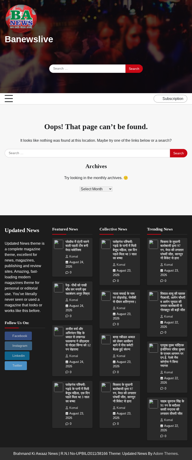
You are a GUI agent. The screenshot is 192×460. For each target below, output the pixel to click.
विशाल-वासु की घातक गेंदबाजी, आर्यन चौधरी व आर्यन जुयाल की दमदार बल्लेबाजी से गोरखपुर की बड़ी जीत (172, 302)
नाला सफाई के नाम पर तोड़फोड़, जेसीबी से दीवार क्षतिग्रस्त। (124, 298)
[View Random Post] (148, 98)
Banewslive (29, 39)
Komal (73, 256)
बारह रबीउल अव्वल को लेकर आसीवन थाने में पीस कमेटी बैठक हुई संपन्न (124, 343)
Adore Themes (165, 454)
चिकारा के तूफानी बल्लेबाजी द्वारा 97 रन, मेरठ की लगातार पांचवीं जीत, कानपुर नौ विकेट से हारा (124, 393)
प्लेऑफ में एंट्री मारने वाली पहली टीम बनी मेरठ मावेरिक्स (77, 246)
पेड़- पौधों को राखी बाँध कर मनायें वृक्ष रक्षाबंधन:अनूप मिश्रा (78, 289)
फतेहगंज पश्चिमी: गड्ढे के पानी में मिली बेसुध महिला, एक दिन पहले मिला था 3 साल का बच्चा (78, 393)
